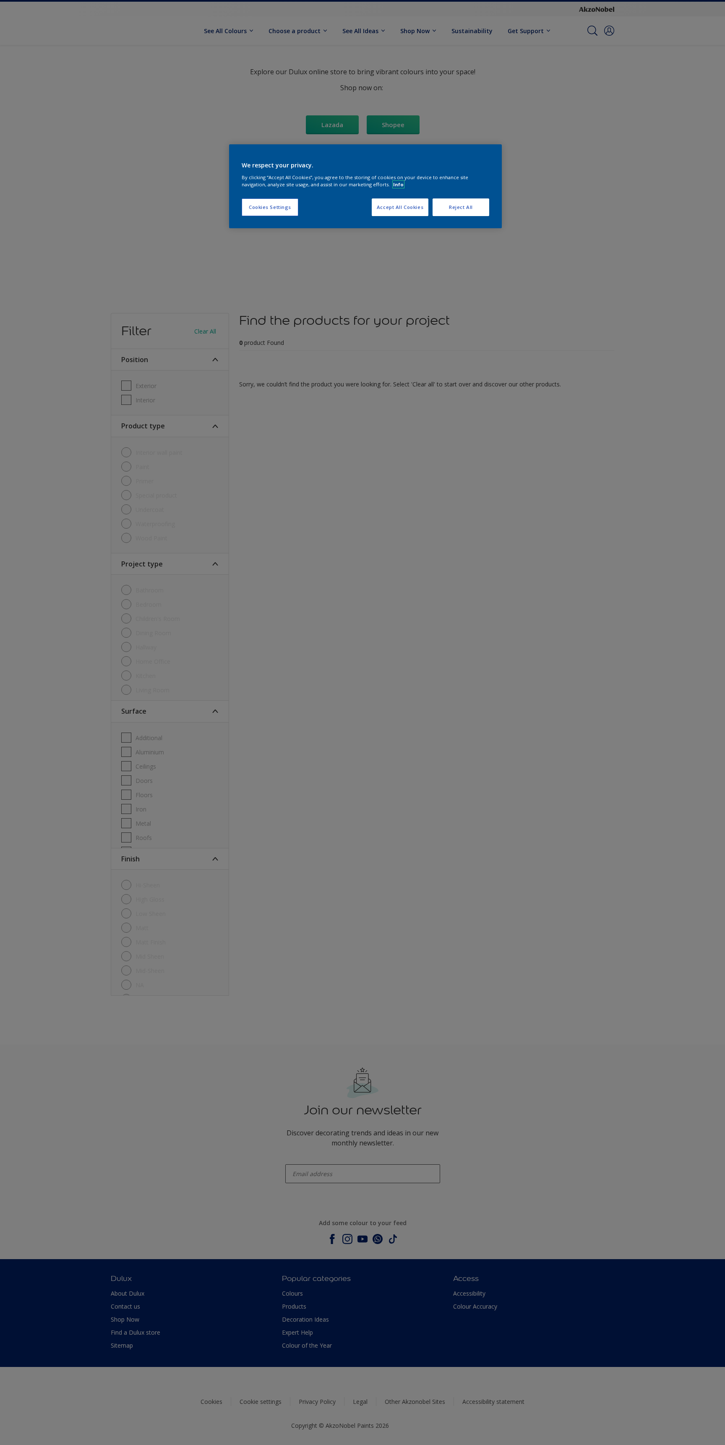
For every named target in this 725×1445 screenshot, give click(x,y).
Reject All (461, 207)
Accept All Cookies (400, 207)
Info (398, 184)
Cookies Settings (270, 207)
